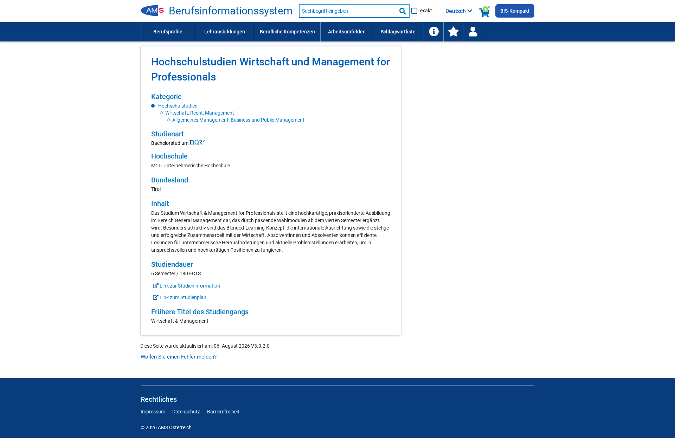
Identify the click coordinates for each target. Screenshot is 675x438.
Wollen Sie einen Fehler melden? (179, 357)
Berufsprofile (167, 31)
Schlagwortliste (398, 31)
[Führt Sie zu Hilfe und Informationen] (433, 31)
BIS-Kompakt (514, 11)
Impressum (153, 411)
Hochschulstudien (178, 106)
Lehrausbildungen (224, 31)
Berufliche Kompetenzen (287, 31)
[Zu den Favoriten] (453, 31)
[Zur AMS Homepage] (155, 11)
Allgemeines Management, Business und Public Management (238, 120)
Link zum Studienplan (182, 297)
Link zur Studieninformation (189, 286)
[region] (270, 108)
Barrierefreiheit (223, 411)
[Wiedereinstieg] (473, 31)
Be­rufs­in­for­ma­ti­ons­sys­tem (230, 11)
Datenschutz (186, 411)
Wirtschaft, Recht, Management (199, 113)
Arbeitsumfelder (346, 31)
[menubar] (337, 31)
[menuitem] (168, 31)
